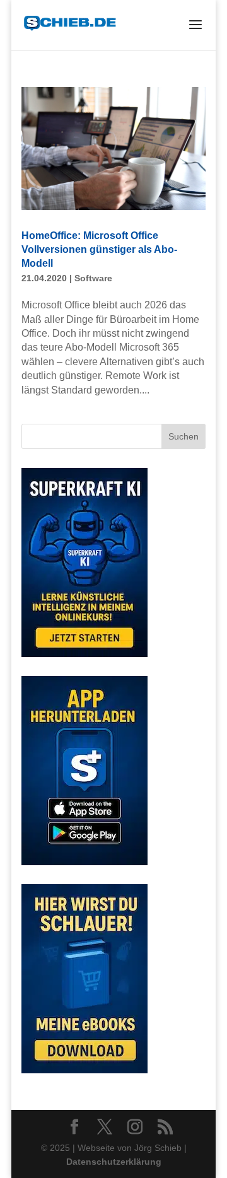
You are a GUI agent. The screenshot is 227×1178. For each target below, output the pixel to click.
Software (93, 278)
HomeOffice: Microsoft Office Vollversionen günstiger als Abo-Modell (99, 249)
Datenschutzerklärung (113, 1162)
